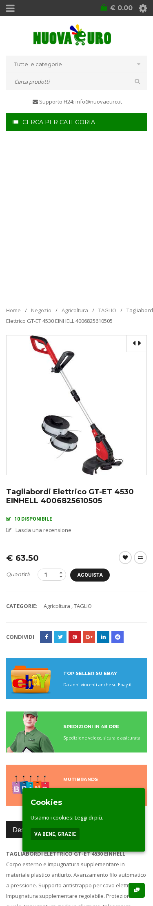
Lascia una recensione (43, 530)
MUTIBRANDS (80, 779)
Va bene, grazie (55, 834)
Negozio (41, 310)
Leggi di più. (89, 817)
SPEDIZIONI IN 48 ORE (91, 726)
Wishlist (125, 557)
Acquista (90, 575)
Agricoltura (75, 310)
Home (13, 310)
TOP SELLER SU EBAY (90, 673)
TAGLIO (107, 310)
